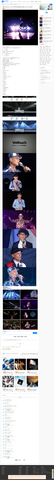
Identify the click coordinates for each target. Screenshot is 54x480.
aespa (43, 46)
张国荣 (50, 49)
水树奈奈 (45, 50)
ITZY (48, 47)
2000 (50, 46)
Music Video (19, 1)
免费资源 (32, 1)
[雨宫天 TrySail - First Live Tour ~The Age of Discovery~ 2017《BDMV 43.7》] (41, 38)
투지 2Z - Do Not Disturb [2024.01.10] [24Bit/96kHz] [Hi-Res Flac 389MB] (47, 28)
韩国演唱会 (3, 472)
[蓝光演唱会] (5, 1)
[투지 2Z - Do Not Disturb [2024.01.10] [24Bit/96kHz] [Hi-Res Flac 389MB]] (41, 28)
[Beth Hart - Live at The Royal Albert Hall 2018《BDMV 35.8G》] (41, 35)
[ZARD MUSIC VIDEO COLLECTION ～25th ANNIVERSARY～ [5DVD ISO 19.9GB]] (41, 41)
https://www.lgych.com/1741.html (11, 339)
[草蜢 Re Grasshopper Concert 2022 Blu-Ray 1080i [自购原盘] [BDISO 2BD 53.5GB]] (20, 364)
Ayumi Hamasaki (42, 52)
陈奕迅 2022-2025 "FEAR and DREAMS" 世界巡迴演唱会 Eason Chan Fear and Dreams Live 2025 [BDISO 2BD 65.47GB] (32, 390)
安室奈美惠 (43, 61)
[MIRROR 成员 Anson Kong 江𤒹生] (8, 364)
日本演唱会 (3, 471)
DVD (15, 1)
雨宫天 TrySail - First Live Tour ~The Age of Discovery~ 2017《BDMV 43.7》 (47, 38)
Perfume (44, 49)
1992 (44, 58)
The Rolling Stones (48, 61)
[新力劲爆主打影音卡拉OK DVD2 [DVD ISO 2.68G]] (41, 25)
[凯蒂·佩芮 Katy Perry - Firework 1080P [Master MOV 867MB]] (41, 21)
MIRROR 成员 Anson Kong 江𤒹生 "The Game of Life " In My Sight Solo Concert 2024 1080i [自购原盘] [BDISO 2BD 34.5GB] (8, 372)
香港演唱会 (12, 8)
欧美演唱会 (3, 470)
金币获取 (27, 470)
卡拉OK (41, 46)
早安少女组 (41, 50)
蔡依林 (47, 55)
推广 (37, 8)
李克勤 (41, 49)
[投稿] (43, 4)
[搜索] (45, 4)
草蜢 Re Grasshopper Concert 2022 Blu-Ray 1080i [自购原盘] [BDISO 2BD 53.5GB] (20, 372)
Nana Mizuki (50, 55)
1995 (46, 47)
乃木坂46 (44, 47)
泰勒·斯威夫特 (46, 46)
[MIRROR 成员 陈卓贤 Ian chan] (20, 381)
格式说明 (27, 472)
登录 (21, 397)
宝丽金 (46, 58)
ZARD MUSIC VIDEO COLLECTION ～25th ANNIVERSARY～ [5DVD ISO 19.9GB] (47, 41)
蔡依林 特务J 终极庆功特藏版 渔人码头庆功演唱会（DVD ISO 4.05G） (47, 31)
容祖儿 (44, 55)
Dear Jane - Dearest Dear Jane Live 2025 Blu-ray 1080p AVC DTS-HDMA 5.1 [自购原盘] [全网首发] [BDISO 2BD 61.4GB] (32, 372)
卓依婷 (47, 50)
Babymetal (41, 58)
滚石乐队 (41, 64)
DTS (47, 52)
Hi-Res (28, 1)
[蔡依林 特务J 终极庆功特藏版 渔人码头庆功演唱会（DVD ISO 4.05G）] (41, 31)
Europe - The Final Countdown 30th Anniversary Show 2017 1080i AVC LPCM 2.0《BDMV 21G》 (45, 73)
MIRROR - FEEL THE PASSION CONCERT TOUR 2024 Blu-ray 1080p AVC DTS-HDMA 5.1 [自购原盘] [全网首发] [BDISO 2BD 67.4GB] (8, 390)
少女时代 (41, 47)
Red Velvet (41, 55)
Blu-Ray (11, 1)
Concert (24, 1)
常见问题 (39, 1)
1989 (49, 52)
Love (51, 58)
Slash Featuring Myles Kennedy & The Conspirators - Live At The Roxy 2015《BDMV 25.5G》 (47, 18)
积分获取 (36, 1)
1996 (40, 61)
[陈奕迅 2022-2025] (32, 381)
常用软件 (27, 471)
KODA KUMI (44, 64)
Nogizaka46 (47, 49)
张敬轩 (50, 50)
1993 (48, 58)
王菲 (45, 52)
